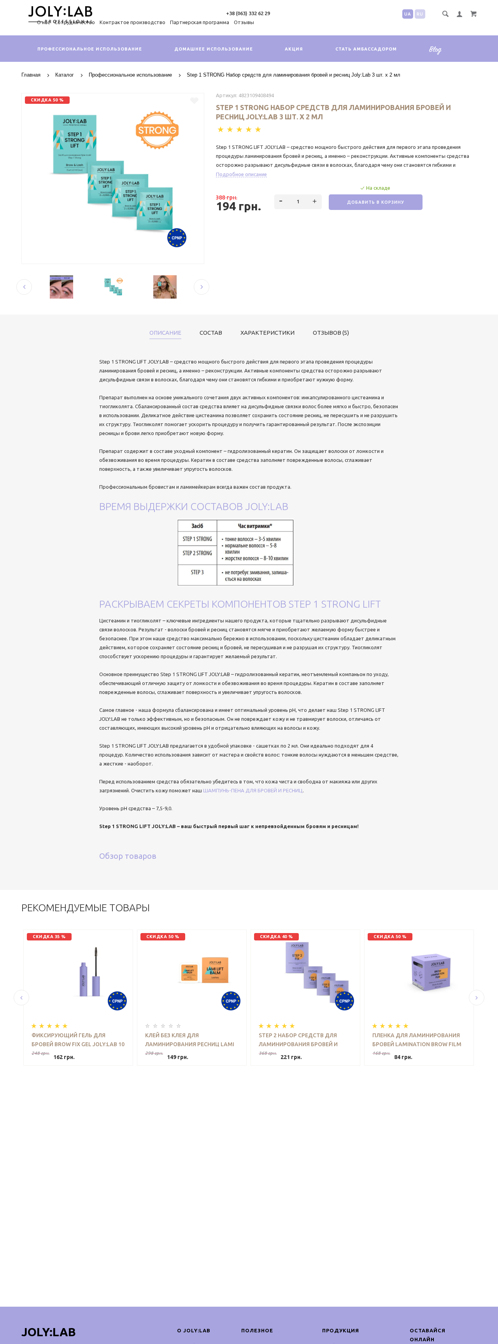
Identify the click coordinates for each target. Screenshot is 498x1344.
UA (407, 14)
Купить (106, 1049)
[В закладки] (194, 100)
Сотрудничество (74, 22)
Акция (294, 49)
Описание (165, 333)
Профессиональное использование (89, 49)
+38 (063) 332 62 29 (248, 13)
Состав (211, 333)
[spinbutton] (298, 201)
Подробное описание (241, 174)
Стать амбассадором (366, 49)
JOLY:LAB (48, 1332)
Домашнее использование (213, 49)
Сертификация (438, 55)
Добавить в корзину (375, 202)
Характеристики (267, 333)
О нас (43, 22)
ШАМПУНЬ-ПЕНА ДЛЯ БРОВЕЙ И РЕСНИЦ (253, 790)
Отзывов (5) (331, 333)
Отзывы (244, 22)
